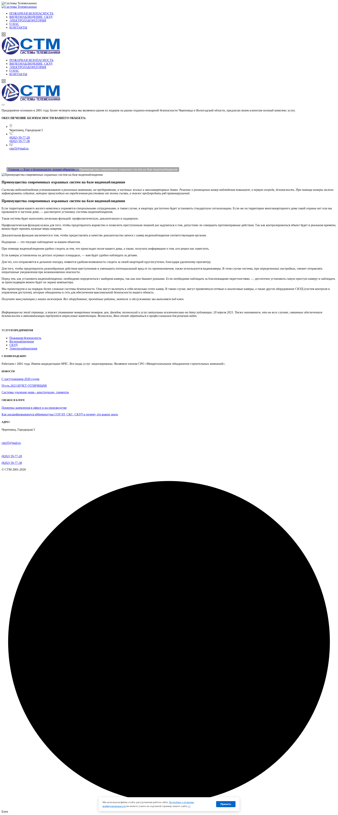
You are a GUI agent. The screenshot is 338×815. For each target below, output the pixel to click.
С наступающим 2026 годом (20, 379)
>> (189, 806)
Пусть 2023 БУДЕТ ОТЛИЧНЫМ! (24, 385)
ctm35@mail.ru (19, 148)
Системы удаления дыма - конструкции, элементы (35, 392)
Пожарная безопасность (25, 338)
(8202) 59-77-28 (19, 137)
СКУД (13, 345)
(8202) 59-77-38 (19, 141)
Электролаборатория (23, 348)
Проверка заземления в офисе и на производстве (34, 407)
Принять (225, 804)
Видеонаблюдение (21, 341)
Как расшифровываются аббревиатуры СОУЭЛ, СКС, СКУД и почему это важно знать (60, 414)
